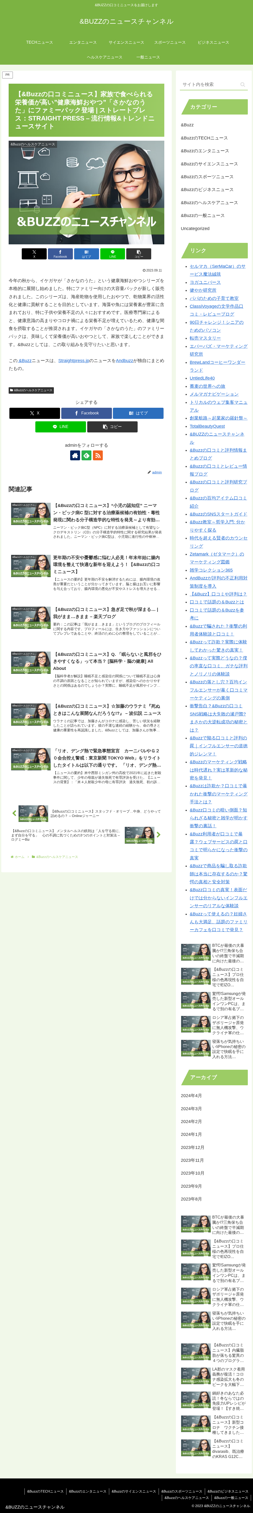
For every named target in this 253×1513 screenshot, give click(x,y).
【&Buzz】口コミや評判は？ (218, 594)
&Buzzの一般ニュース (231, 1498)
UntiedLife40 (202, 378)
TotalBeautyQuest (207, 426)
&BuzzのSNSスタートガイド (218, 514)
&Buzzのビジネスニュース (228, 1491)
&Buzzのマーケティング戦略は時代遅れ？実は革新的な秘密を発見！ (219, 769)
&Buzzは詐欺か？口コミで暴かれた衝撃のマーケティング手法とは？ (219, 793)
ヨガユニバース (205, 282)
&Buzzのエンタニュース (87, 1491)
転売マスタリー (205, 338)
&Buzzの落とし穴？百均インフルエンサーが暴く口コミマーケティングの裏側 (219, 689)
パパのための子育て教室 (214, 298)
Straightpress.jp (73, 360)
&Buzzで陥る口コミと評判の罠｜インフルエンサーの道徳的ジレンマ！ (219, 746)
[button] (138, 253)
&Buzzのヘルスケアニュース (33, 390)
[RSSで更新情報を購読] (98, 455)
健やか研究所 (203, 290)
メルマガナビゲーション (214, 394)
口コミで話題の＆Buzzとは (217, 602)
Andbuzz (124, 360)
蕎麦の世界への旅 (207, 386)
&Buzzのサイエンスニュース (134, 1491)
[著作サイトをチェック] (75, 455)
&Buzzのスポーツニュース (181, 1491)
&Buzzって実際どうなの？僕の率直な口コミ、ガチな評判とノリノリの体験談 (219, 666)
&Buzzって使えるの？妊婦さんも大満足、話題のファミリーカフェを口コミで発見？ (219, 922)
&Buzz (25, 360)
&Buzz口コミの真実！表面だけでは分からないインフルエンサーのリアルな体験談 (219, 897)
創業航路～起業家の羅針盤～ (219, 418)
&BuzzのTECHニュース (45, 1491)
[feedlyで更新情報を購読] (86, 455)
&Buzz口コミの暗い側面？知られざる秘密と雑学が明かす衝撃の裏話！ (219, 818)
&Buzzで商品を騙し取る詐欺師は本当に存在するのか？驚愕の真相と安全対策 (219, 873)
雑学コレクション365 (211, 570)
